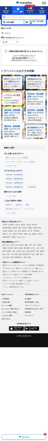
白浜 (15, 231)
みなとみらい (21, 237)
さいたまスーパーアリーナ (12, 277)
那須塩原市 (6, 237)
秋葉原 (5, 248)
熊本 (20, 254)
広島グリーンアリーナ (10, 280)
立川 (37, 248)
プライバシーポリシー (32, 305)
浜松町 (20, 248)
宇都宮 (39, 245)
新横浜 (9, 251)
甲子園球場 (40, 265)
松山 (29, 234)
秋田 (41, 254)
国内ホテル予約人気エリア (11, 221)
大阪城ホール (26, 277)
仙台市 (17, 224)
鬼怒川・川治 (7, 234)
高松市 (20, 234)
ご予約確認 (5, 299)
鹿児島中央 (27, 254)
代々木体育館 (33, 271)
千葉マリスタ (15, 271)
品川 (8, 245)
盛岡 (37, 254)
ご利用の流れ (5, 302)
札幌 (29, 257)
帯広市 (40, 234)
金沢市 (29, 224)
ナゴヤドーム (15, 265)
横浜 (4, 251)
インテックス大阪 (9, 284)
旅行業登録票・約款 (32, 302)
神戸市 (34, 224)
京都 (27, 251)
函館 (25, 257)
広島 (8, 254)
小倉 (12, 254)
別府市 (15, 234)
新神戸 (42, 251)
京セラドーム (29, 268)
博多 (16, 254)
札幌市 (13, 237)
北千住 (33, 248)
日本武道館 (28, 274)
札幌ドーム (38, 268)
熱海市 (15, 228)
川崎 (42, 248)
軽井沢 (25, 228)
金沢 (23, 251)
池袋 (26, 245)
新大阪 (32, 251)
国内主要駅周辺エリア (9, 242)
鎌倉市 (34, 234)
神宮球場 (32, 265)
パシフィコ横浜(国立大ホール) (13, 287)
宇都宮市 (36, 231)
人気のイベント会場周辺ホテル (13, 262)
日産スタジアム (8, 274)
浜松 (19, 231)
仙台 (33, 254)
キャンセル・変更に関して (10, 309)
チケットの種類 (6, 305)
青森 (12, 257)
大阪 (37, 251)
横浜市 (23, 224)
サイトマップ (29, 315)
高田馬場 (27, 248)
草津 (39, 228)
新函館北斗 (19, 257)
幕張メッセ (23, 280)
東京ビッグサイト (34, 280)
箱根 (35, 228)
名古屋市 (11, 224)
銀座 (20, 228)
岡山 (4, 254)
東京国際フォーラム (23, 284)
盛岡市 (24, 231)
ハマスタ (25, 265)
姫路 (25, 234)
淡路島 (10, 231)
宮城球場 (25, 271)
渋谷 (16, 245)
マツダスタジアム (9, 268)
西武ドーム (6, 271)
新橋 (15, 248)
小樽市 (5, 224)
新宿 (12, 245)
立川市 (30, 231)
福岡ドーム (20, 268)
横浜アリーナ (19, 274)
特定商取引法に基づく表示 (34, 309)
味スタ (41, 271)
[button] (13, 22)
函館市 (30, 228)
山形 (4, 257)
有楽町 (10, 248)
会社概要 (28, 299)
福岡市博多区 (7, 228)
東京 (4, 245)
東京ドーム (6, 265)
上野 (30, 245)
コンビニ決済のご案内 (9, 312)
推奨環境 (28, 312)
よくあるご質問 (6, 315)
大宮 (34, 245)
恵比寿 (21, 245)
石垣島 (5, 231)
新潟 (8, 257)
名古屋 (18, 251)
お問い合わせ (5, 319)
